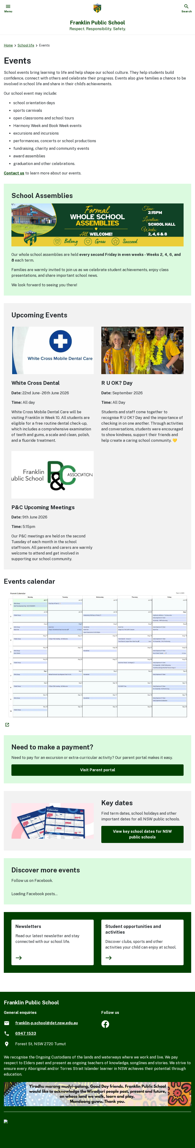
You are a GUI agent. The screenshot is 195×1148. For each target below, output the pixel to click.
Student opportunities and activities (133, 929)
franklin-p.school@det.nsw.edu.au (46, 1023)
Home (8, 45)
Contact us (14, 173)
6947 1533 (25, 1033)
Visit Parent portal (97, 770)
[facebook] (105, 1026)
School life (26, 45)
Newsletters (28, 926)
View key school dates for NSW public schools (142, 834)
